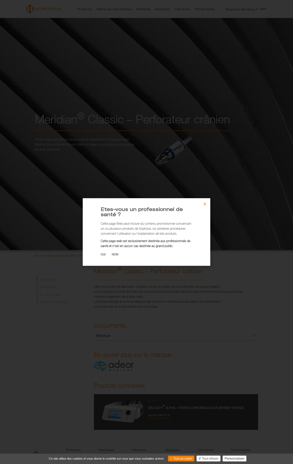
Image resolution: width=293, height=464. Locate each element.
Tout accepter (182, 458)
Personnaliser (234, 458)
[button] (204, 203)
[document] (146, 232)
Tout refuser (209, 458)
